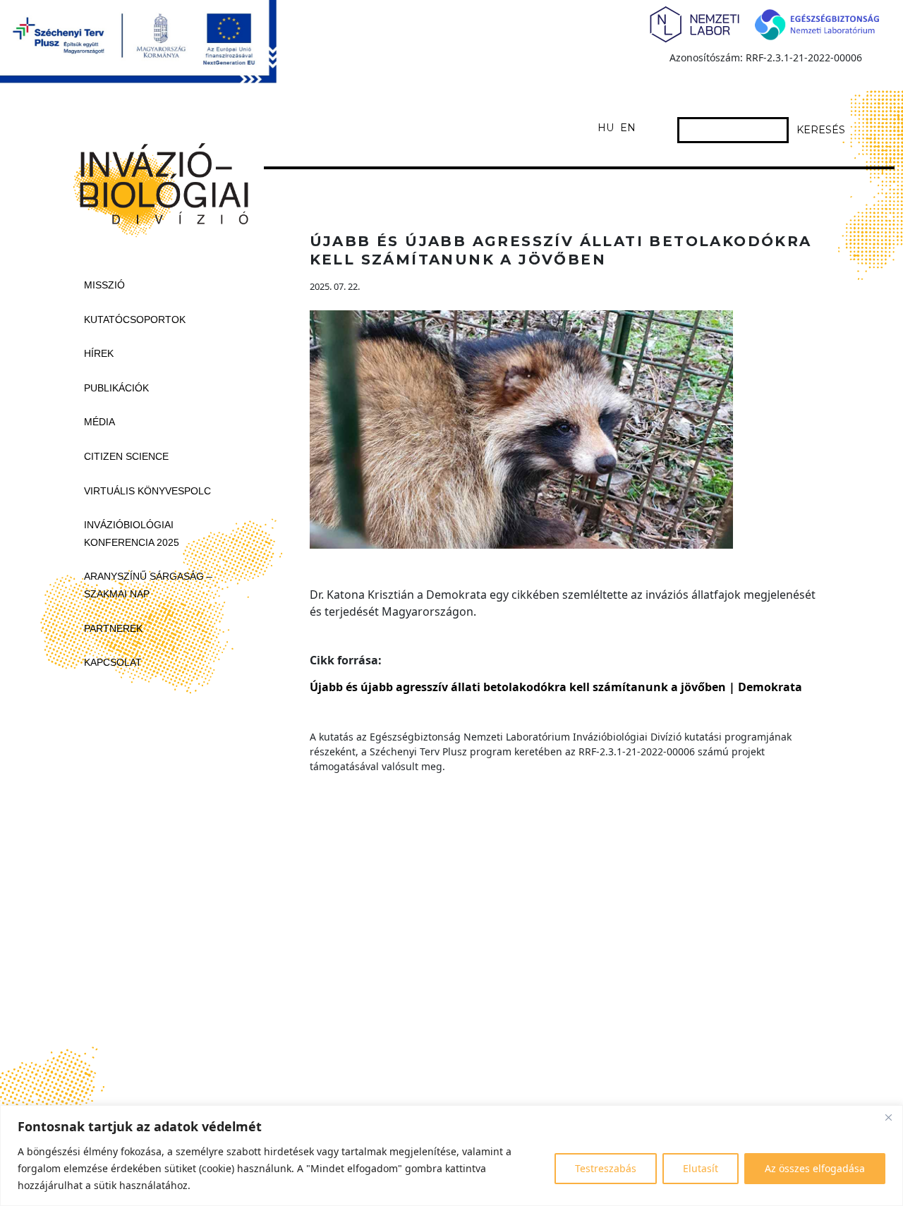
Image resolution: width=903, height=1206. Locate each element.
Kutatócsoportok (135, 319)
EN (628, 127)
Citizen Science (126, 456)
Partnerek (113, 628)
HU (606, 127)
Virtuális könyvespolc (147, 491)
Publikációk (116, 388)
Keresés (820, 129)
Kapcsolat (113, 662)
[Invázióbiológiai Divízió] (158, 180)
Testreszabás (605, 1168)
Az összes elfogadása (815, 1168)
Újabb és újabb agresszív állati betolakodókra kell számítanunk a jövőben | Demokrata (556, 687)
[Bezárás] (888, 1117)
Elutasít (700, 1168)
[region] (451, 1155)
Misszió (104, 285)
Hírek (99, 353)
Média (99, 421)
